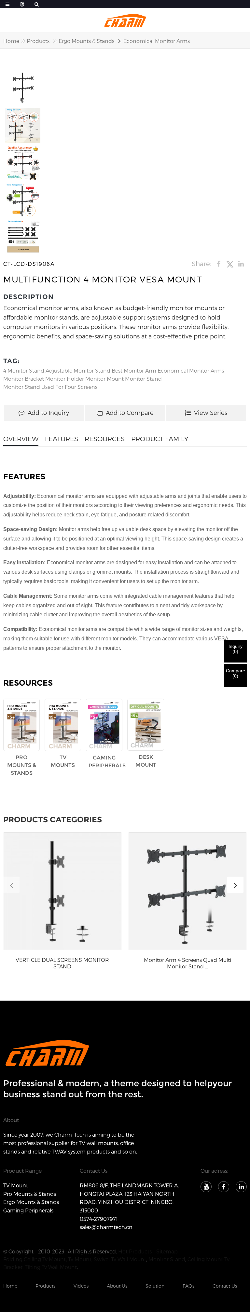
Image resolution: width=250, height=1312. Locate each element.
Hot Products (135, 1251)
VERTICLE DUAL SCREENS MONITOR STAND (62, 963)
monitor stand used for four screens (50, 387)
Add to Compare (130, 412)
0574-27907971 (99, 1219)
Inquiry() (236, 649)
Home (11, 41)
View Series (210, 412)
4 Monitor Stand (23, 370)
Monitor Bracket (23, 379)
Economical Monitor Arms (156, 41)
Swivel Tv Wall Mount (120, 1259)
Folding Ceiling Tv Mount (34, 1259)
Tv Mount (79, 1259)
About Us (117, 1286)
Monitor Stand (143, 379)
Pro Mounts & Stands (29, 1194)
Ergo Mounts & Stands (86, 41)
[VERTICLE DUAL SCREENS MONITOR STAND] (62, 891)
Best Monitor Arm (134, 370)
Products (38, 41)
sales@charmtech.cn (106, 1227)
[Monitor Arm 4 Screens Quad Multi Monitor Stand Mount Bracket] (187, 891)
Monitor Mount (104, 379)
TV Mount (15, 1185)
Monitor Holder (64, 379)
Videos (81, 1286)
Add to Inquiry (48, 412)
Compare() (235, 673)
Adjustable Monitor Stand (78, 370)
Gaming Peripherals (28, 1210)
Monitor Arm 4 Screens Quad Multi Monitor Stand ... (187, 963)
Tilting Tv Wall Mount (51, 1267)
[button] (235, 885)
